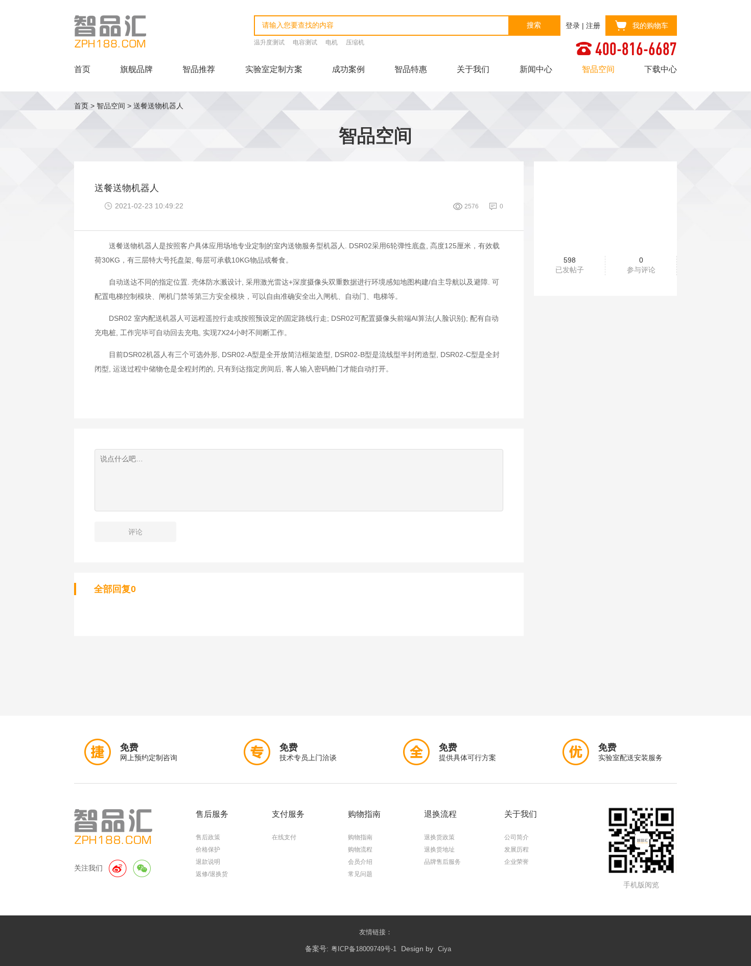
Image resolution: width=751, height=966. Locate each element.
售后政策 (208, 837)
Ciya (444, 949)
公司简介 (516, 837)
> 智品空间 (107, 106)
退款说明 (208, 861)
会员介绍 (360, 861)
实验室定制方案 (273, 69)
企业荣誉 (516, 861)
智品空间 (598, 69)
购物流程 (360, 849)
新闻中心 (536, 69)
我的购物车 (650, 25)
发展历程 (516, 849)
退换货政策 (439, 837)
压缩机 (355, 42)
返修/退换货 (212, 874)
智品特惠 (410, 69)
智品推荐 (198, 69)
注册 (593, 25)
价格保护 (208, 849)
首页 (82, 69)
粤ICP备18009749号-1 (363, 949)
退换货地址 (439, 849)
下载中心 (660, 69)
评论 (135, 532)
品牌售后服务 (442, 861)
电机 (331, 42)
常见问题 (360, 874)
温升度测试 (269, 42)
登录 (573, 25)
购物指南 (360, 837)
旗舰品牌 (136, 69)
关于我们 (473, 69)
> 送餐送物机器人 (155, 106)
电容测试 (305, 42)
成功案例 (348, 69)
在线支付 (284, 837)
